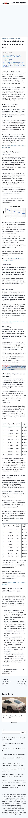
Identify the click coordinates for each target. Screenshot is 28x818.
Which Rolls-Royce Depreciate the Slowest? (13, 63)
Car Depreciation (12, 38)
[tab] (11, 722)
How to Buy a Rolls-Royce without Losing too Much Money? (14, 66)
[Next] (24, 709)
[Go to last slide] (4, 709)
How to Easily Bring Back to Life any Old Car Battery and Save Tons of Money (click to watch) (14, 367)
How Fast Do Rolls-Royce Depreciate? (12, 56)
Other (18, 38)
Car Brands (5, 38)
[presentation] (14, 705)
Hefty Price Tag (8, 59)
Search (3, 730)
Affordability (8, 61)
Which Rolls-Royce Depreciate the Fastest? (13, 62)
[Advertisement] (14, 20)
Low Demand (8, 58)
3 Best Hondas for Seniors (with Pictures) (6, 682)
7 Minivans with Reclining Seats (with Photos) (13, 754)
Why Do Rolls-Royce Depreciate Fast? (12, 55)
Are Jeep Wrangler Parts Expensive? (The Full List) (21, 682)
